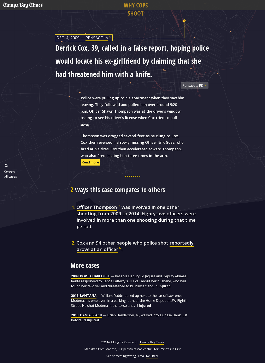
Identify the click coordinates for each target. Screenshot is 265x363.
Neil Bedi (152, 356)
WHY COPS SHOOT (136, 9)
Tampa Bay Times (152, 342)
